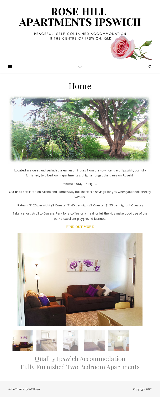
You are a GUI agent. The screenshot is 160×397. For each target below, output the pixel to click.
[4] (23, 160)
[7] (44, 322)
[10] (56, 322)
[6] (40, 322)
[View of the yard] (80, 129)
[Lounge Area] (22, 340)
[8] (48, 322)
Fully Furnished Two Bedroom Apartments (80, 367)
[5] (36, 322)
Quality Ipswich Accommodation (80, 358)
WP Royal (34, 389)
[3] (19, 160)
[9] (52, 322)
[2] (15, 160)
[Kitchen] (118, 340)
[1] (11, 160)
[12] (64, 322)
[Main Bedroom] (46, 340)
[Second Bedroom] (94, 340)
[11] (60, 322)
